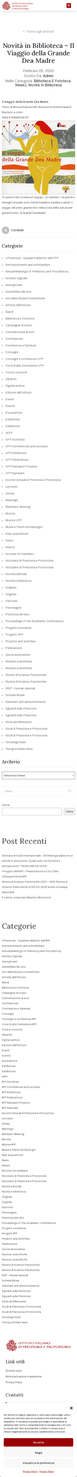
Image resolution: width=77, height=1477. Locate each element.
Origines (11, 587)
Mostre (10, 513)
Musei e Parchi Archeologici (23, 527)
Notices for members (19, 553)
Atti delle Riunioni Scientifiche (25, 298)
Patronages (13, 607)
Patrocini (11, 601)
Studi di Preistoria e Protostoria (26, 728)
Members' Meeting (18, 506)
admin (48, 76)
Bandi (9, 311)
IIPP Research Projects (21, 466)
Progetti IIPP (14, 634)
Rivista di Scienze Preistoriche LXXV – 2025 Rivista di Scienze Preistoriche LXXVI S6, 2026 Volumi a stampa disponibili (34, 887)
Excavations (13, 412)
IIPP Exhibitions (16, 453)
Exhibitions (12, 419)
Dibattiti (10, 379)
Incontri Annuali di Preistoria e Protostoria (33, 480)
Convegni (11, 352)
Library (10, 493)
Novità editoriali (16, 574)
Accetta (38, 1442)
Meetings (11, 500)
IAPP (9, 432)
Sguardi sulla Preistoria (20, 708)
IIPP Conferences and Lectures (26, 446)
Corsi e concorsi (16, 372)
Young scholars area (19, 748)
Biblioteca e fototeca (52, 81)
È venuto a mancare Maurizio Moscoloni (26, 897)
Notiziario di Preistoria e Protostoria (29, 560)
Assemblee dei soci (18, 291)
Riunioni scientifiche (18, 661)
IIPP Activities (15, 439)
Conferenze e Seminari (20, 345)
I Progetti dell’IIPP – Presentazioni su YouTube (30, 871)
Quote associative (17, 654)
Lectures (11, 486)
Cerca (5, 805)
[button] (71, 1408)
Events (10, 406)
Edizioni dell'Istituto (18, 392)
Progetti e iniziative (18, 627)
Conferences (14, 338)
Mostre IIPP (13, 520)
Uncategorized (15, 742)
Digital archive (15, 385)
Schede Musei (14, 695)
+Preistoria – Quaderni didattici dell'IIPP (32, 258)
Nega (38, 1452)
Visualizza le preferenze (38, 1462)
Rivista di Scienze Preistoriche (25, 674)
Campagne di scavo (18, 325)
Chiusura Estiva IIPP (14, 876)
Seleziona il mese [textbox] (14, 775)
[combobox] (38, 775)
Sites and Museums (18, 722)
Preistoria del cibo (17, 614)
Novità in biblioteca (45, 85)
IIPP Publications (16, 459)
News (9, 540)
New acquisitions (16, 533)
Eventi (9, 399)
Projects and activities (20, 641)
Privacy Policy (30, 1471)
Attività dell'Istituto (18, 305)
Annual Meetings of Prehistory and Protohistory (37, 271)
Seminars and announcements (25, 701)
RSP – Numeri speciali (20, 688)
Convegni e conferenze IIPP (24, 358)
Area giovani (13, 285)
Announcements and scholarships (27, 264)
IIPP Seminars (15, 473)
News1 (21, 85)
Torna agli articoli (40, 31)
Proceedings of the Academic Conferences (34, 621)
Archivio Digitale (16, 278)
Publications (13, 648)
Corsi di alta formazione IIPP (24, 365)
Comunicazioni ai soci (19, 332)
